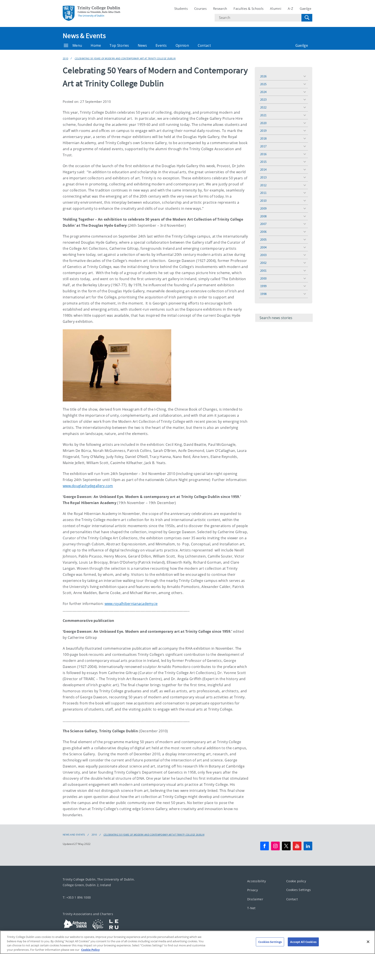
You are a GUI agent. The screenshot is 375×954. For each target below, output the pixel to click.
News (142, 45)
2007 (263, 224)
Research (220, 8)
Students (181, 8)
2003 (263, 255)
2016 (263, 154)
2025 (263, 84)
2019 (263, 130)
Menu (77, 45)
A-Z (290, 8)
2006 (263, 232)
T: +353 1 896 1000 (77, 897)
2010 (65, 58)
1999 (263, 286)
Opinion (182, 45)
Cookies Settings (298, 890)
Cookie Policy (90, 949)
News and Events (74, 834)
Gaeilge (305, 8)
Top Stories (119, 45)
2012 (263, 185)
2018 (263, 138)
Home (96, 45)
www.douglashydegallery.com (88, 485)
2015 (263, 162)
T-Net (251, 908)
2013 (263, 177)
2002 (263, 263)
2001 (263, 270)
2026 (263, 76)
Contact (204, 45)
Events (161, 45)
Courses (200, 8)
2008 (263, 216)
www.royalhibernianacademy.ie (131, 603)
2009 (263, 208)
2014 (263, 169)
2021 (263, 115)
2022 (263, 107)
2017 (263, 146)
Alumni (275, 8)
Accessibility (256, 881)
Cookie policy (296, 881)
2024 (263, 92)
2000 (263, 278)
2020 (263, 123)
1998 (263, 294)
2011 (263, 193)
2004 (263, 247)
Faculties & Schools (248, 8)
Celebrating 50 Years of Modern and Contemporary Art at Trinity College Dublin (125, 58)
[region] (187, 942)
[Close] (368, 941)
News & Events (84, 35)
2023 (263, 99)
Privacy (252, 890)
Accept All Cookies (303, 942)
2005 (263, 239)
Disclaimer (255, 899)
